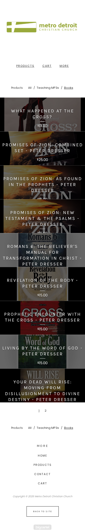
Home (42, 455)
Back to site (42, 511)
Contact (42, 474)
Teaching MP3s (48, 88)
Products (25, 66)
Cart (47, 66)
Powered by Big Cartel (42, 527)
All (30, 88)
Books (68, 88)
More (64, 66)
